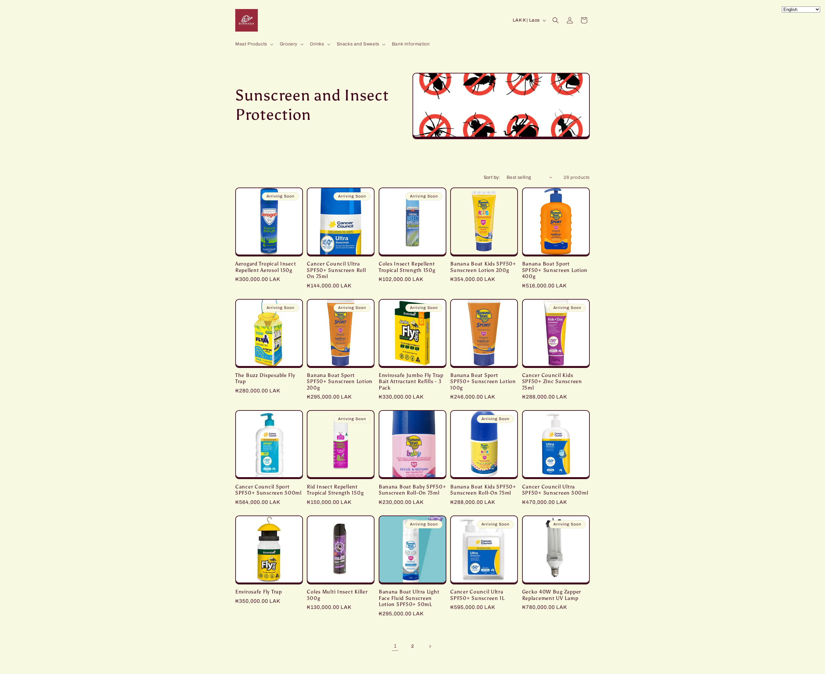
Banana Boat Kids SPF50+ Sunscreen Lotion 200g (483, 267)
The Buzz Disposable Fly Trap (265, 378)
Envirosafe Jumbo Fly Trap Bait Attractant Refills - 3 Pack (411, 381)
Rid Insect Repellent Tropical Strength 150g (335, 490)
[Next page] (430, 646)
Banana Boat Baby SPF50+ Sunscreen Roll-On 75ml (412, 490)
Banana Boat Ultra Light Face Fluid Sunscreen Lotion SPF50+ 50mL (409, 598)
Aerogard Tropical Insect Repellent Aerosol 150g (265, 267)
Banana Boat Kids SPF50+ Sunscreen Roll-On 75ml (483, 490)
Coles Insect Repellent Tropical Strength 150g (407, 267)
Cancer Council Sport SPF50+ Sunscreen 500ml (268, 490)
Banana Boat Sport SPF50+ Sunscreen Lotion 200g (340, 381)
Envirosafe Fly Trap (258, 592)
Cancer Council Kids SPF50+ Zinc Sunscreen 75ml (552, 381)
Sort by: (492, 177)
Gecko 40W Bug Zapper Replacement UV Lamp (551, 595)
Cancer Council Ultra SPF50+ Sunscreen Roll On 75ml (336, 270)
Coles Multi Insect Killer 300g (337, 595)
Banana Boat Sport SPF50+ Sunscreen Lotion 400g (555, 270)
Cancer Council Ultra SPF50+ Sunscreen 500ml (555, 490)
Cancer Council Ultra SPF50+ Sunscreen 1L (477, 595)
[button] (253, 44)
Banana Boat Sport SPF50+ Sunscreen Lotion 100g (483, 381)
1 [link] (395, 646)
